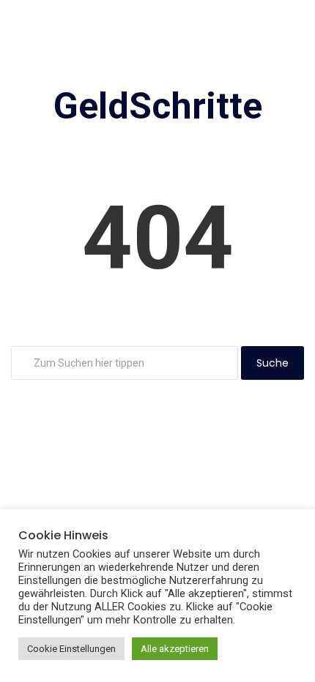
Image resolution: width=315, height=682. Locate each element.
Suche (272, 363)
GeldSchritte (157, 106)
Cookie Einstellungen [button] (71, 648)
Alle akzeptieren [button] (175, 648)
